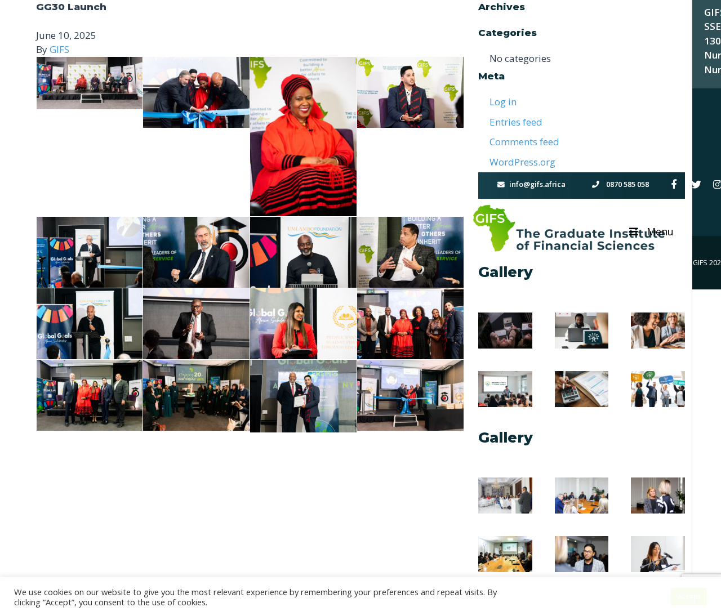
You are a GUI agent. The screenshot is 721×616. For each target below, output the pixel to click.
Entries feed (515, 121)
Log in (503, 101)
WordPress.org (522, 161)
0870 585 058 (626, 184)
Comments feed (524, 141)
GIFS (59, 49)
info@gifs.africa (537, 184)
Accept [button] (689, 596)
